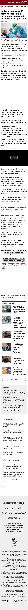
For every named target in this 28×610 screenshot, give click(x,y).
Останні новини (8, 419)
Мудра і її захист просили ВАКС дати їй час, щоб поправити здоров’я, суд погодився (19, 348)
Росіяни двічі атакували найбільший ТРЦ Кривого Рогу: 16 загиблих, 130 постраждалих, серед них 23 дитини (19, 322)
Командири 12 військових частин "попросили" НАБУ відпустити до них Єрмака (19, 309)
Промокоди (13, 533)
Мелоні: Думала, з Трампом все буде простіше (13, 453)
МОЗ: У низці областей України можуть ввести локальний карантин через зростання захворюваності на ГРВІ (12, 408)
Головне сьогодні (8, 303)
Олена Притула (19, 593)
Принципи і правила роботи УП (13, 529)
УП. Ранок (16, 6)
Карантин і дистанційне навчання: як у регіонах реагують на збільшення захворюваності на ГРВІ (13, 400)
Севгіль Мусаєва (19, 591)
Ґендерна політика (17, 527)
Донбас (22, 264)
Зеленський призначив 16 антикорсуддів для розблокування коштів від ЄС (19, 360)
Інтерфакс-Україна (11, 562)
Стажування (19, 531)
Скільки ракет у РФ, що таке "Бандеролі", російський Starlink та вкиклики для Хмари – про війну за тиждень (13, 439)
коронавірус (11, 264)
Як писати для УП (10, 531)
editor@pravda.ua (18, 594)
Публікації (10, 6)
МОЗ (18, 264)
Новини (3, 6)
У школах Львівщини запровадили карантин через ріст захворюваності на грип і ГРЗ (13, 392)
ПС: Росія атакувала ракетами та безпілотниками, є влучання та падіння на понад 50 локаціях (13, 474)
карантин (4, 264)
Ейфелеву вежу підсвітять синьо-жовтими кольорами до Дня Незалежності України (14, 466)
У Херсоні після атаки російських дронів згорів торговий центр (13, 431)
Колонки (23, 6)
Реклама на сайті (11, 523)
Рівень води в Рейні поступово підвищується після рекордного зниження (13, 424)
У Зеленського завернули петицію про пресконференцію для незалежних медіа (19, 336)
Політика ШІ (8, 527)
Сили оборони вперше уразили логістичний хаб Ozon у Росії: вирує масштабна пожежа (19, 371)
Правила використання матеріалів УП (14, 525)
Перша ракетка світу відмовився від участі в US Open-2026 (14, 459)
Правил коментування (8, 297)
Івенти (19, 523)
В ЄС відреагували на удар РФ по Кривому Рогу (14, 447)
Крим (3, 267)
